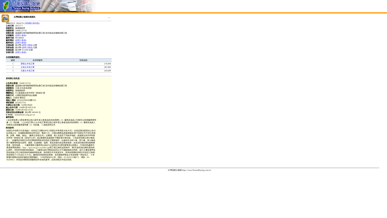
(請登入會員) (20, 35)
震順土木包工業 (27, 64)
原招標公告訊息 (32, 23)
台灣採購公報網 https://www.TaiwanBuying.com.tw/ (189, 170)
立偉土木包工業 (27, 67)
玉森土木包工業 (27, 70)
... (109, 16)
